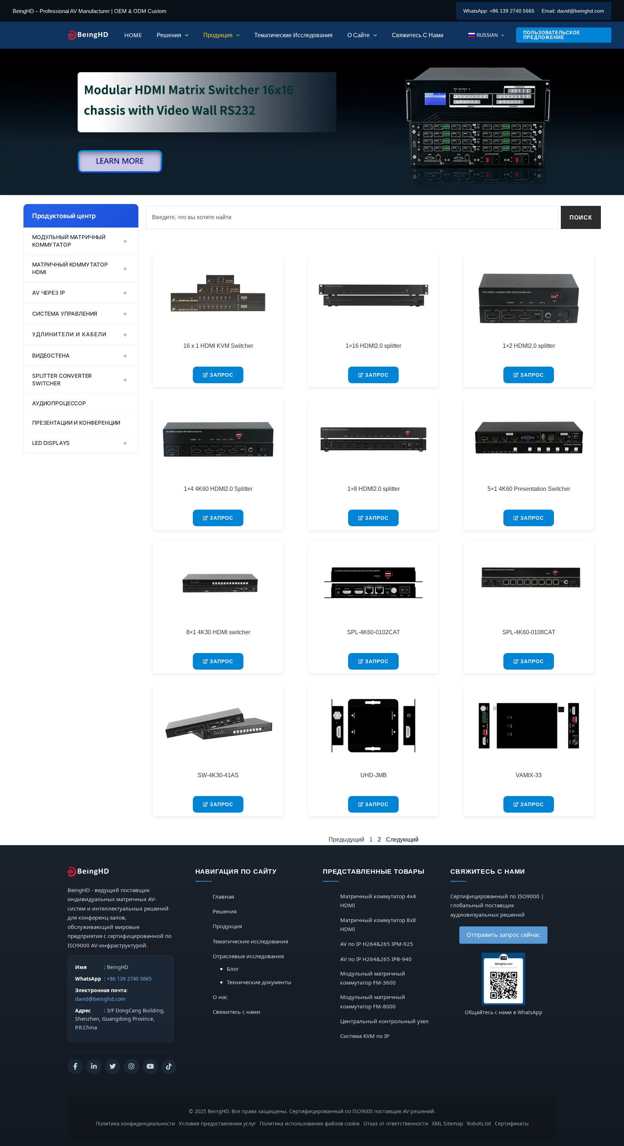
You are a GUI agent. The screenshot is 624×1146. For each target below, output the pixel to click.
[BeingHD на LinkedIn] (93, 1066)
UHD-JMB (373, 775)
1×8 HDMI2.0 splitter (373, 489)
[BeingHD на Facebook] (75, 1066)
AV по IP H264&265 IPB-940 (376, 959)
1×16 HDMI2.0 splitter (373, 346)
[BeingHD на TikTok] (169, 1066)
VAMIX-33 (529, 775)
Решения (225, 911)
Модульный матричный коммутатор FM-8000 (372, 1001)
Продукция (227, 926)
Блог (233, 968)
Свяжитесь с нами (236, 1011)
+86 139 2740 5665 (512, 11)
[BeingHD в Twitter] (112, 1066)
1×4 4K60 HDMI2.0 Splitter (218, 489)
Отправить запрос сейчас (503, 935)
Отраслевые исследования (248, 956)
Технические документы (259, 982)
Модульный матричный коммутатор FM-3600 (372, 978)
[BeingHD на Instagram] (131, 1066)
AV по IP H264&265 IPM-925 (376, 943)
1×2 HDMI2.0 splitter (529, 346)
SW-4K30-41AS (218, 775)
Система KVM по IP (364, 1035)
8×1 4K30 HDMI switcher (218, 632)
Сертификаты (512, 1123)
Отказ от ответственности (395, 1123)
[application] (184, 35)
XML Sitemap (447, 1123)
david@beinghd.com (580, 11)
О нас (220, 996)
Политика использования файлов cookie (310, 1123)
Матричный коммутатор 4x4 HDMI (378, 900)
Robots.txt (479, 1123)
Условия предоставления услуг (217, 1123)
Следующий (402, 839)
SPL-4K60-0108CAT (528, 632)
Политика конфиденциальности (135, 1123)
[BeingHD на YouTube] (150, 1066)
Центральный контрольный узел (384, 1021)
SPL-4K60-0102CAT (373, 632)
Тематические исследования (250, 941)
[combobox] (352, 217)
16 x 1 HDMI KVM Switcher (218, 346)
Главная (223, 896)
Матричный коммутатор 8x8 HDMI (378, 924)
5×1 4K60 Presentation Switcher (529, 489)
